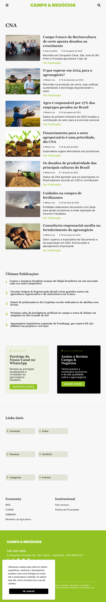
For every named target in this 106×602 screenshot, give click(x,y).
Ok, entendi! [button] (29, 591)
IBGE (8, 504)
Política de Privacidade (67, 509)
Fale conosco (62, 504)
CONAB (9, 509)
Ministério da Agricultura (18, 519)
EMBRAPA (11, 514)
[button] (7, 6)
